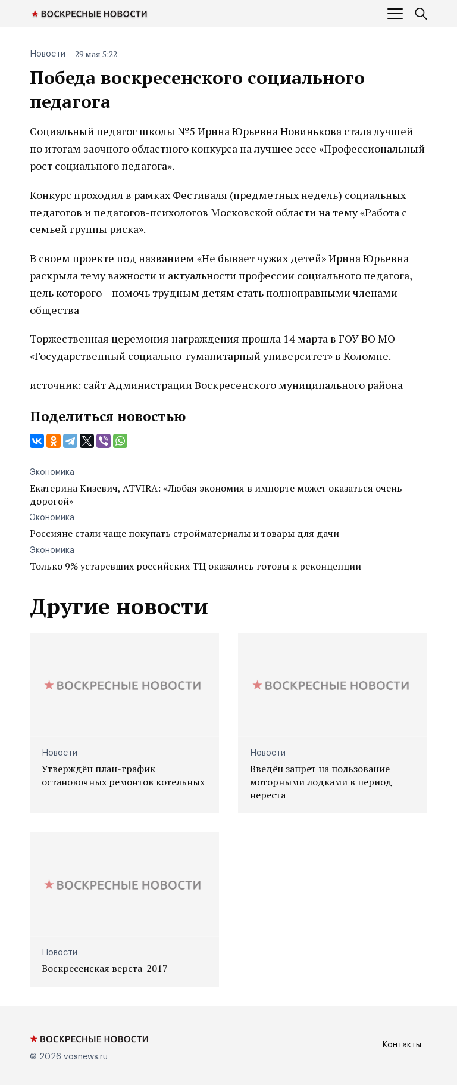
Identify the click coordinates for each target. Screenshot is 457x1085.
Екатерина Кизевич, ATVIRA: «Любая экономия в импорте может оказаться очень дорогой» (216, 494)
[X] (87, 441)
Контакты (401, 1045)
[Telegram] (70, 441)
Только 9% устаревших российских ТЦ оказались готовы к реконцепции (195, 566)
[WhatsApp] (120, 441)
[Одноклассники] (53, 441)
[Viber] (103, 441)
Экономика (52, 472)
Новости (47, 54)
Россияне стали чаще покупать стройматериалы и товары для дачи (184, 533)
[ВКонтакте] (37, 441)
